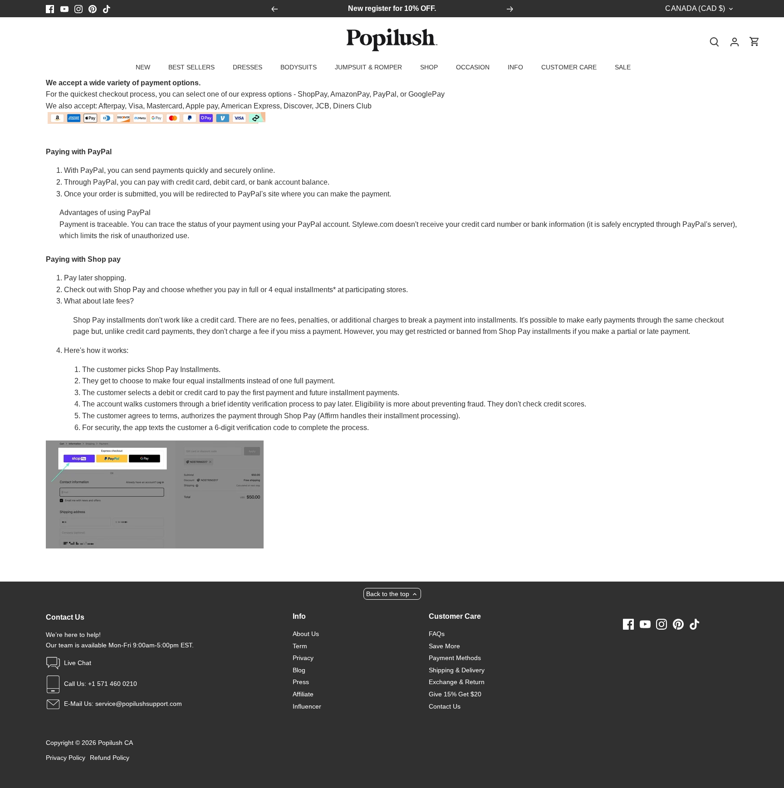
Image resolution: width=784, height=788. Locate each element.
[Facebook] (50, 9)
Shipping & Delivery (457, 670)
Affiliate (303, 694)
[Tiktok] (107, 9)
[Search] (715, 41)
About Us (306, 633)
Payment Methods (455, 657)
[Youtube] (64, 9)
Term (300, 646)
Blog (299, 670)
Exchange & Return (457, 681)
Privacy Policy (65, 757)
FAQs (437, 633)
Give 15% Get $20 (455, 694)
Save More (444, 646)
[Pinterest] (92, 9)
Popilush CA (115, 742)
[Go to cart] (754, 41)
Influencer (307, 706)
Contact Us (445, 706)
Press (301, 681)
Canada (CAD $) (695, 8)
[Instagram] (78, 9)
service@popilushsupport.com (138, 703)
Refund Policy (109, 757)
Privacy (303, 657)
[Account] (735, 41)
